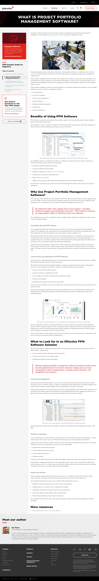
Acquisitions (6, 570)
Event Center (53, 560)
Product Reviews (54, 556)
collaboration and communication (56, 172)
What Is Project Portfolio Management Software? (12, 77)
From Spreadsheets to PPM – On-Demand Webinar (46, 510)
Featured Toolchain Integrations (33, 561)
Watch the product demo (13, 56)
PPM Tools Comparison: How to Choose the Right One (14, 86)
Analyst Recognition (55, 552)
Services (29, 557)
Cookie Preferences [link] (23, 578)
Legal (11, 578)
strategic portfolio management (56, 35)
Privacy (16, 578)
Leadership (4, 554)
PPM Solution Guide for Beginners (12, 66)
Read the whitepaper (12, 113)
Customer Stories (54, 554)
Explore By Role (32, 566)
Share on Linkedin (13, 121)
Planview (8, 8)
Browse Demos (90, 8)
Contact (72, 8)
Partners (73, 2)
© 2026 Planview (6, 578)
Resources (55, 8)
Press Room (53, 564)
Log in (93, 2)
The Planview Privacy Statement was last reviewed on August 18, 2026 (84, 571)
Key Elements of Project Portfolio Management (12, 90)
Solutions (45, 8)
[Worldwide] (81, 8)
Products (30, 553)
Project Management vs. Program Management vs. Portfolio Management (14, 81)
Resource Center (54, 558)
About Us (64, 8)
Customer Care (83, 2)
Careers (4, 556)
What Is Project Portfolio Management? (14, 74)
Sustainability (5, 562)
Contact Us (84, 555)
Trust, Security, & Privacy (7, 560)
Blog (52, 562)
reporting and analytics (43, 177)
